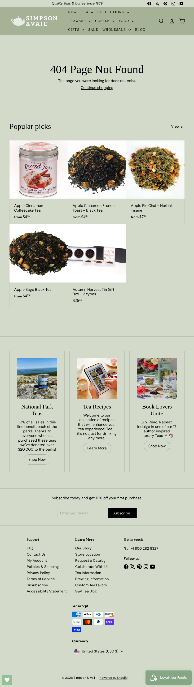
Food (124, 21)
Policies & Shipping (43, 566)
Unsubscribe (37, 585)
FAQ (30, 548)
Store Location (87, 554)
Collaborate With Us (92, 566)
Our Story (83, 548)
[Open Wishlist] (7, 680)
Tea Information (88, 572)
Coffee (103, 21)
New (72, 12)
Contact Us (36, 554)
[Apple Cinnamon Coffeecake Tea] (38, 182)
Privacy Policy (38, 572)
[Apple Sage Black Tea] (38, 263)
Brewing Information (92, 579)
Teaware (77, 21)
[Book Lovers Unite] (157, 378)
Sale (93, 29)
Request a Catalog (90, 560)
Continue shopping (97, 87)
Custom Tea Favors (91, 585)
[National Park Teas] (37, 378)
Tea (85, 12)
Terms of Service (41, 579)
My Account (37, 560)
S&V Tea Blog (86, 591)
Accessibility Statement (47, 591)
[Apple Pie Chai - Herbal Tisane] (155, 182)
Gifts (74, 29)
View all (178, 126)
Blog (140, 29)
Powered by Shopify (114, 678)
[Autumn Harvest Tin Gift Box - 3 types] (97, 266)
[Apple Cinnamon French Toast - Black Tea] (97, 182)
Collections (111, 12)
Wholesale (114, 29)
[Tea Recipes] (97, 378)
